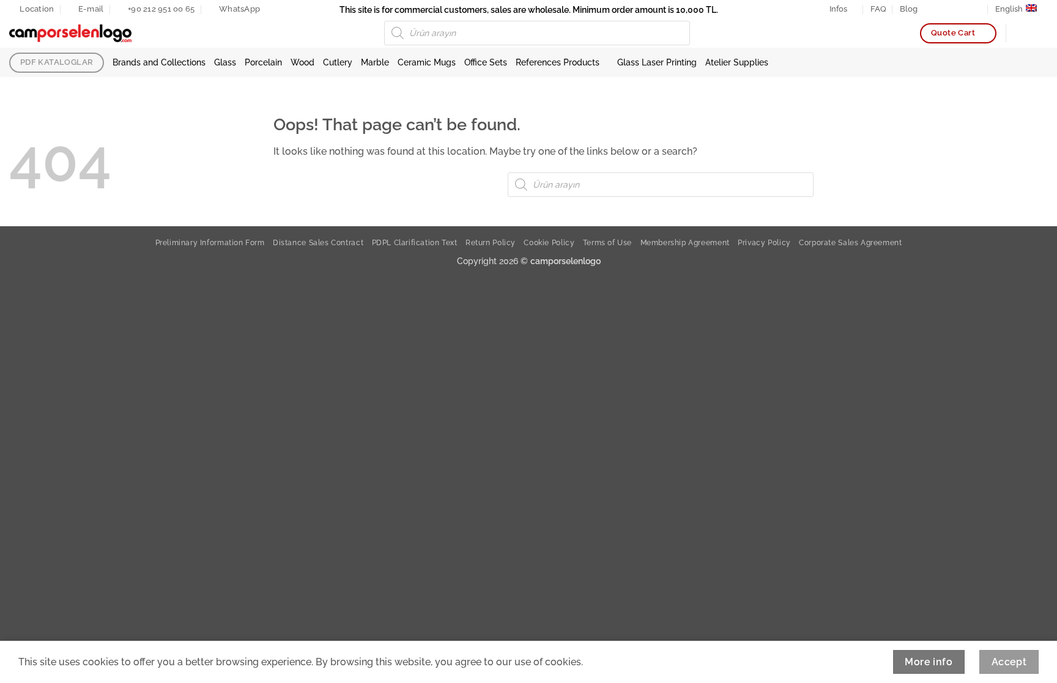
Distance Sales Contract (318, 242)
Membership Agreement (685, 242)
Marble (375, 62)
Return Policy (490, 242)
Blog (909, 8)
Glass (225, 62)
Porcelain (263, 62)
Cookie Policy (549, 242)
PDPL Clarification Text (415, 242)
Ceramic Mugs (427, 62)
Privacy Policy (764, 242)
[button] (1042, 33)
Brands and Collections (159, 62)
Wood (302, 62)
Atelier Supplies (736, 62)
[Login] (1021, 33)
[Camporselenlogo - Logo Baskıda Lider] (70, 33)
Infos (838, 8)
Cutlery (337, 62)
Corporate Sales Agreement (850, 242)
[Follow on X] (953, 9)
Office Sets (485, 62)
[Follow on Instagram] (942, 9)
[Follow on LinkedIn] (965, 9)
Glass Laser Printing (657, 62)
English (1009, 8)
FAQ (878, 8)
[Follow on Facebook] (930, 9)
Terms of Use (607, 242)
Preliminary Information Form (210, 242)
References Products (557, 62)
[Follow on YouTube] (977, 9)
